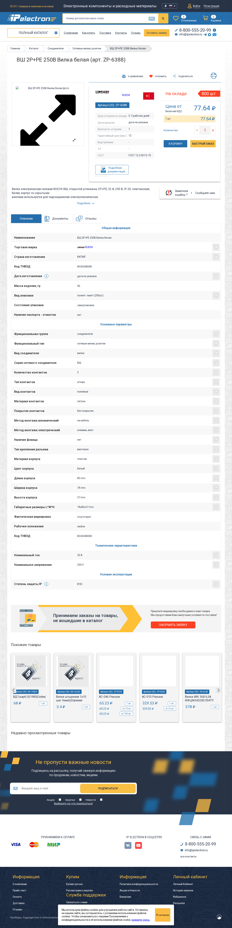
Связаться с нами (76, 902)
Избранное (179, 896)
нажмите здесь (140, 919)
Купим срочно (74, 884)
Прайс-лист (19, 890)
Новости (91, 800)
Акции (51, 800)
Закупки (70, 800)
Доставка (105, 32)
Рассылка (179, 903)
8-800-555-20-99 (195, 30)
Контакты (121, 32)
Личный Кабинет (183, 884)
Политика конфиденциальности (139, 884)
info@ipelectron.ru (190, 34)
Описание (26, 218)
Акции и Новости (130, 890)
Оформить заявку (173, 625)
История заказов (183, 890)
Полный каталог (33, 33)
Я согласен (162, 914)
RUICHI (126, 95)
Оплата (17, 896)
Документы (60, 218)
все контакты (188, 856)
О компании (71, 32)
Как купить (88, 32)
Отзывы (135, 32)
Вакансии (125, 896)
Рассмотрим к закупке (79, 890)
